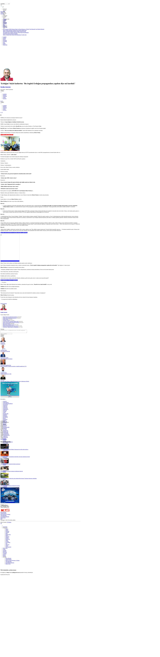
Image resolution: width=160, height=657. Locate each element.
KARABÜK (5, 443)
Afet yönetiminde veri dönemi (6, 358)
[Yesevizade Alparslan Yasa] (3, 364)
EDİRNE (5, 428)
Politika (4, 20)
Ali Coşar (2, 380)
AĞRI (4, 412)
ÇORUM (5, 486)
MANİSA (5, 457)
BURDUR (5, 419)
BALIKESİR (5, 413)
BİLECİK (5, 421)
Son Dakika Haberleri (40, 29)
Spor (4, 24)
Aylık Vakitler (3, 439)
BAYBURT (5, 417)
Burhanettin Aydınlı (4, 357)
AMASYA (5, 405)
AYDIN (4, 411)
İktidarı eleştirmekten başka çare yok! (10, 325)
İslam (20, 30)
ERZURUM (5, 430)
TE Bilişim (9, 522)
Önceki (1, 303)
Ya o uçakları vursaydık (5, 351)
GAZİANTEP (6, 434)
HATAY (4, 438)
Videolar (11, 32)
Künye (4, 554)
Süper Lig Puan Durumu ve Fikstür (22, 29)
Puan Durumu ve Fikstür (5, 514)
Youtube (16, 33)
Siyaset (24, 31)
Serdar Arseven (5, 87)
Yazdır (4, 97)
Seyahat (21, 31)
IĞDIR (4, 440)
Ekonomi (5, 22)
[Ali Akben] (3, 341)
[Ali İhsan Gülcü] (3, 349)
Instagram (12, 33)
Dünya (4, 21)
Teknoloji (15, 32)
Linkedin (5, 94)
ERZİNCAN (5, 431)
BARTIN (5, 414)
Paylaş (2, 90)
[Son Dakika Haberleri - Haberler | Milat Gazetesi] (10, 2)
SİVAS (4, 472)
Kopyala (4, 98)
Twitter (8, 33)
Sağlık (18, 31)
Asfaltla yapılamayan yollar (5, 373)
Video (4, 549)
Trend (19, 32)
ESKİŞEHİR (5, 432)
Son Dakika (5, 32)
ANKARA (5, 407)
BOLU (4, 418)
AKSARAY (5, 404)
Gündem (4, 19)
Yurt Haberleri (26, 32)
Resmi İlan (5, 27)
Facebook (5, 33)
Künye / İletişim (6, 34)
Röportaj (15, 31)
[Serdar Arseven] (6, 80)
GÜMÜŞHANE (6, 435)
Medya (4, 31)
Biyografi (5, 552)
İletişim (4, 555)
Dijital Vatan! (5, 319)
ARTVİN (5, 410)
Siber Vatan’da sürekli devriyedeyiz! (10, 316)
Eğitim (7, 30)
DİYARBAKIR (6, 427)
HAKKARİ (5, 437)
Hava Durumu (6, 29)
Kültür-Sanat (23, 30)
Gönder (2, 335)
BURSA (4, 420)
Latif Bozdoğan (3, 372)
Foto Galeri (5, 548)
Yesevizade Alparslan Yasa (5, 365)
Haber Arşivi (3, 517)
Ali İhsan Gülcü (3, 350)
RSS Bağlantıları (17, 34)
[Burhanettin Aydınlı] (3, 356)
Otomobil (5, 23)
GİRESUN (5, 436)
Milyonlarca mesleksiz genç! (8, 324)
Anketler (4, 553)
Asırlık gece (2, 343)
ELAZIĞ (5, 429)
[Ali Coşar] (3, 379)
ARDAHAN (5, 409)
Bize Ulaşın (12, 34)
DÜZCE (4, 426)
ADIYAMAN (6, 402)
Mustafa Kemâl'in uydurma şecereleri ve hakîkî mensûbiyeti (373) (13, 366)
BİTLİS (4, 423)
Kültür (4, 25)
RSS (1, 518)
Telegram (5, 96)
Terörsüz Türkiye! (6, 320)
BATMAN (5, 416)
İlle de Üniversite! (6, 323)
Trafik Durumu (12, 29)
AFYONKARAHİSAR (8, 403)
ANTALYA (5, 408)
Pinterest (4, 95)
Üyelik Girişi (23, 34)
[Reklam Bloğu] (9, 397)
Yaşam (21, 32)
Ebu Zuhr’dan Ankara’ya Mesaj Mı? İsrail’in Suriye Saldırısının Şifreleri (14, 381)
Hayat (17, 30)
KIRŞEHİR (5, 450)
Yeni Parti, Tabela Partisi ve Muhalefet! (11, 327)
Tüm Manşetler (32, 29)
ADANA (5, 401)
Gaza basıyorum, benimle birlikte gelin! (11, 321)
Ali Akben (2, 342)
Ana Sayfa (5, 526)
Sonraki (5, 303)
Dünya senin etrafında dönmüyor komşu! (11, 322)
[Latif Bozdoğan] (3, 371)
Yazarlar (4, 550)
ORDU (4, 465)
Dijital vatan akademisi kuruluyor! (10, 318)
